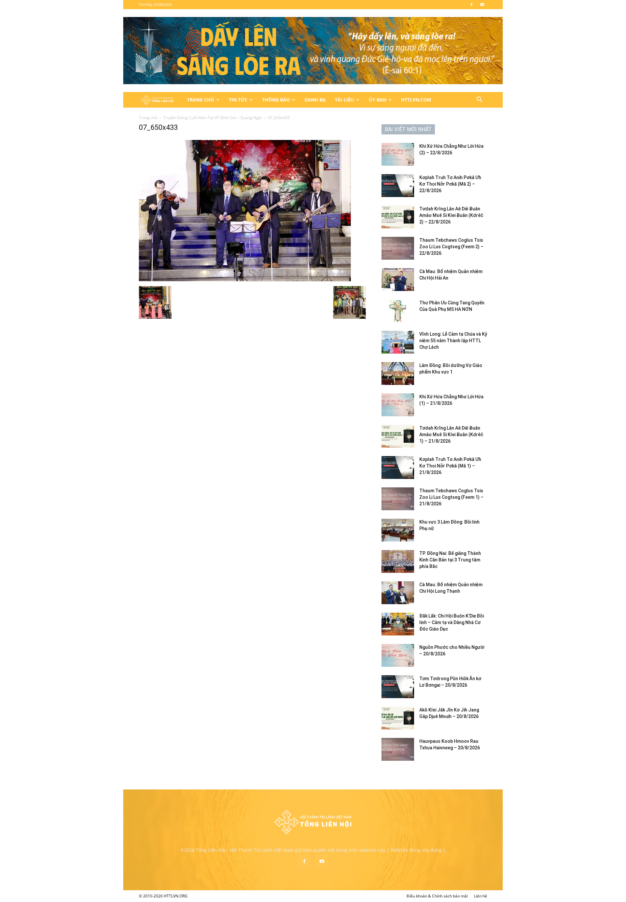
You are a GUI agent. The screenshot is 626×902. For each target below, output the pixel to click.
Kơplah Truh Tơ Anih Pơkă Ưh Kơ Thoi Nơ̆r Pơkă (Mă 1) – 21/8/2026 (450, 466)
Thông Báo (276, 100)
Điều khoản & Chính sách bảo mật (437, 896)
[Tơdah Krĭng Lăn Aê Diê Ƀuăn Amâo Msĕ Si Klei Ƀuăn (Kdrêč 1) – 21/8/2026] (397, 436)
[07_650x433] (245, 279)
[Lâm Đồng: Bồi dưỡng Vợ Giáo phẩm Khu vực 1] (397, 373)
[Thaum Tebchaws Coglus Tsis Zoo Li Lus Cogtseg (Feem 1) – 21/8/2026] (397, 498)
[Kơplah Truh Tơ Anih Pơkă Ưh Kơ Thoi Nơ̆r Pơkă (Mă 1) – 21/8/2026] (397, 467)
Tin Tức (238, 100)
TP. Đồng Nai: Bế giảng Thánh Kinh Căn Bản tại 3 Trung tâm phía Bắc (450, 560)
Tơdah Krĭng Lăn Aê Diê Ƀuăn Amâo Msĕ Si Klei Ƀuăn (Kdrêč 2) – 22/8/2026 (451, 215)
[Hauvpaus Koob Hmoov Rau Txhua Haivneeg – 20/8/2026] (397, 749)
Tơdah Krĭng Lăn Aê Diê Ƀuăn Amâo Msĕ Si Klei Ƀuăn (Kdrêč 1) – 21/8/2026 (451, 434)
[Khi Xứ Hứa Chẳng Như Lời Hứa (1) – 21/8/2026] (397, 404)
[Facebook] (471, 4)
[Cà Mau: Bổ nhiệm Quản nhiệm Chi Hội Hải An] (397, 279)
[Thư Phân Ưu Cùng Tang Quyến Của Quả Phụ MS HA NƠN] (397, 310)
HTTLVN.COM (416, 100)
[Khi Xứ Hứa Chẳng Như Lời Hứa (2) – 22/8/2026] (397, 154)
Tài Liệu (344, 100)
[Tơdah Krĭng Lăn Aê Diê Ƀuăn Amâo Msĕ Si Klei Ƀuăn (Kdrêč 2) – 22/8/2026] (397, 217)
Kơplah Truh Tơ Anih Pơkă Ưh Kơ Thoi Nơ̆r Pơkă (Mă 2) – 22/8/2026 (450, 184)
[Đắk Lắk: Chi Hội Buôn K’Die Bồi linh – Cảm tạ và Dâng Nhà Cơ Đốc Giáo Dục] (397, 624)
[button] (479, 100)
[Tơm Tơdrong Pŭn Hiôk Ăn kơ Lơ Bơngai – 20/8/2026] (397, 686)
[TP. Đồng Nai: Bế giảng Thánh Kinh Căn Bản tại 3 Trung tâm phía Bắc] (397, 561)
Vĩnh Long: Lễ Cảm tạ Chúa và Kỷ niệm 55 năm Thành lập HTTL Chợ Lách (453, 340)
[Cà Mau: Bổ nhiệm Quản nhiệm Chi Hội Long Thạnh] (397, 592)
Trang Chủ (200, 100)
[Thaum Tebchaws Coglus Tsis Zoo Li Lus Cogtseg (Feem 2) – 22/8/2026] (397, 248)
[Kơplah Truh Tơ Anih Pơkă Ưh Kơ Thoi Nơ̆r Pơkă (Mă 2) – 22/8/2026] (397, 185)
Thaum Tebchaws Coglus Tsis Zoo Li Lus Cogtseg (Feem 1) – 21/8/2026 (451, 497)
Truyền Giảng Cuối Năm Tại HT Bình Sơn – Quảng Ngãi (212, 117)
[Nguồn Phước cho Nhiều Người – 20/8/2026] (397, 655)
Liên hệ (480, 896)
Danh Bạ (315, 100)
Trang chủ (148, 117)
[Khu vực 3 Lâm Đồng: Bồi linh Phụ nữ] (397, 530)
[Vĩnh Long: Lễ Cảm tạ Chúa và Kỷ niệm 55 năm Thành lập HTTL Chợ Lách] (397, 342)
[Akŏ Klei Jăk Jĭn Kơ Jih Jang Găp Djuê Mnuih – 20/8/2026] (397, 718)
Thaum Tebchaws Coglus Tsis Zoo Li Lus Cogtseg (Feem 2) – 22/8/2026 (451, 246)
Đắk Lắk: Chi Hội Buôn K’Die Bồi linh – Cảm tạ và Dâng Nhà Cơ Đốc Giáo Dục (451, 622)
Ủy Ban (377, 100)
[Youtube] (482, 4)
